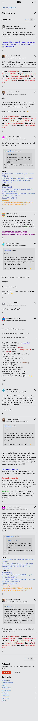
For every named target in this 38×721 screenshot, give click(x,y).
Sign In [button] (6, 672)
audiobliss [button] (9, 136)
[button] (35, 13)
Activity (4, 685)
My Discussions (6, 690)
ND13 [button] (7, 214)
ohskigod (7, 606)
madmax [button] (8, 243)
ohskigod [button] (8, 419)
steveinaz (7, 250)
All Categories (6, 680)
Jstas (9, 155)
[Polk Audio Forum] (19, 2)
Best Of (4, 700)
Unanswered (19, 698)
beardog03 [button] (9, 318)
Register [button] (17, 672)
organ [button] (8, 302)
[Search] (32, 2)
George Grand (9, 151)
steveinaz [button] (9, 55)
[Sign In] (35, 2)
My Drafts (19, 693)
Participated (5, 695)
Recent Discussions (7, 682)
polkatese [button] (9, 26)
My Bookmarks (19, 687)
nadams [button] (8, 389)
